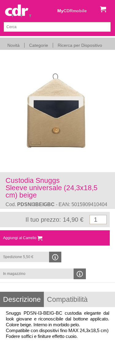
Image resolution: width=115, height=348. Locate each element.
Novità (13, 45)
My (72, 10)
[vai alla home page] (18, 12)
